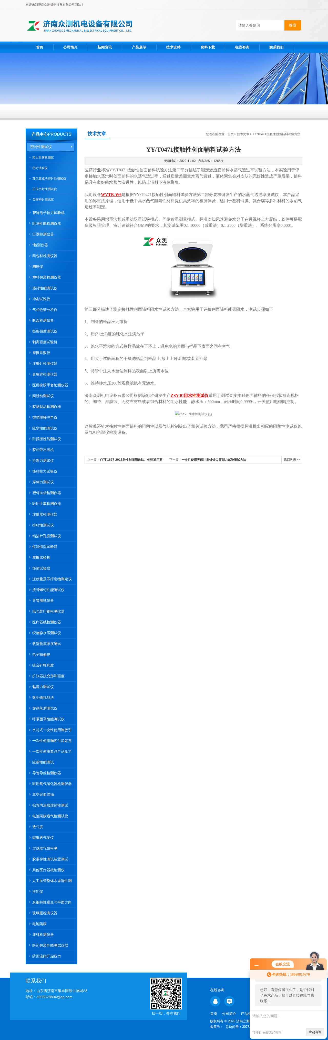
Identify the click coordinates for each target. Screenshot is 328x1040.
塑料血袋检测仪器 (46, 493)
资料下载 (208, 47)
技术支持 (173, 47)
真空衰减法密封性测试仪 (49, 178)
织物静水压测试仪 (46, 633)
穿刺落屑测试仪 (44, 708)
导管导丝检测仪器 (46, 773)
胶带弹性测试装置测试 (50, 859)
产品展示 (139, 47)
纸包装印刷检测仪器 (48, 611)
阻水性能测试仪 (44, 428)
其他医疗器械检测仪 (48, 870)
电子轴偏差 (41, 654)
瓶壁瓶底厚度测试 (46, 644)
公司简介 (70, 47)
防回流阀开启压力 (46, 956)
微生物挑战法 (43, 697)
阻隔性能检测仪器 (46, 223)
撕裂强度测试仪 (44, 331)
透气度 (37, 827)
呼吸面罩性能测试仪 (48, 719)
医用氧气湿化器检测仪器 (52, 784)
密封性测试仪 (41, 147)
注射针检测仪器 (44, 363)
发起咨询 (315, 1032)
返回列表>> (292, 460)
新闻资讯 (105, 47)
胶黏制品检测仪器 (46, 407)
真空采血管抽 (43, 794)
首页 (39, 47)
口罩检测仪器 (43, 234)
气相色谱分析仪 (44, 310)
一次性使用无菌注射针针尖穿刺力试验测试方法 (214, 460)
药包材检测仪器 (44, 256)
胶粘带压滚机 (43, 450)
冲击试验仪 (41, 299)
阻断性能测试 (43, 762)
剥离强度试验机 (44, 342)
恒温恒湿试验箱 (44, 547)
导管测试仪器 (43, 601)
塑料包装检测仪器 (46, 277)
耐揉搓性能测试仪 (46, 439)
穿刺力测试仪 (43, 482)
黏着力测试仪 (43, 687)
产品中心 (40, 134)
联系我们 (276, 47)
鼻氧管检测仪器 (44, 374)
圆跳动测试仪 (43, 396)
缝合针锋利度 (43, 665)
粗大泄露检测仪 (43, 157)
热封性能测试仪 (44, 288)
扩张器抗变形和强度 (48, 676)
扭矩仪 (37, 891)
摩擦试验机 (41, 557)
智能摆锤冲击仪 (44, 417)
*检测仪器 (40, 245)
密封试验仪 (40, 168)
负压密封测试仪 (43, 199)
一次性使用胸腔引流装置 (52, 741)
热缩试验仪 (41, 568)
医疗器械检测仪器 (46, 622)
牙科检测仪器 (43, 935)
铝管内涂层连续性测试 (50, 805)
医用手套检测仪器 (46, 504)
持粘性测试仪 (43, 525)
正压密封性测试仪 (44, 189)
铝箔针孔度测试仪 (46, 536)
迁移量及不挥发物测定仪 (52, 579)
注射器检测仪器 (44, 514)
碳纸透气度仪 (43, 838)
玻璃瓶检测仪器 (44, 913)
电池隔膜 (39, 924)
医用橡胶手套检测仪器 (50, 385)
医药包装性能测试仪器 (50, 945)
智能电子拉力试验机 (48, 213)
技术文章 (243, 134)
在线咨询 (242, 47)
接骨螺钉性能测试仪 (48, 590)
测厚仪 (37, 266)
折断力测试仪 (43, 460)
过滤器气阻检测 (44, 848)
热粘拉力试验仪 (44, 471)
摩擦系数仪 (41, 353)
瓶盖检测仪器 (43, 320)
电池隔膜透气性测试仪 (50, 816)
